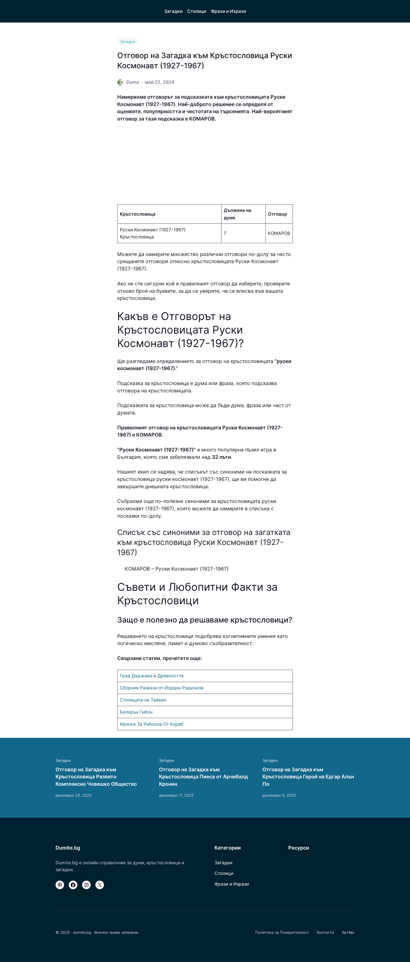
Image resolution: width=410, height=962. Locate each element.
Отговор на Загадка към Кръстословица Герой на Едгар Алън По (308, 777)
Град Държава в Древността (152, 676)
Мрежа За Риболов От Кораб (151, 724)
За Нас (348, 932)
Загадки (127, 41)
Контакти (325, 932)
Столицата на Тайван (143, 700)
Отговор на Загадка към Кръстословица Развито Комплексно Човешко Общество (96, 777)
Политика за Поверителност (282, 932)
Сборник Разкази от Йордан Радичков (162, 688)
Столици (223, 873)
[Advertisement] (205, 163)
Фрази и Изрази (231, 884)
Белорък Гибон (136, 712)
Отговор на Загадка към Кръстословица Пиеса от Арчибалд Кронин (203, 777)
